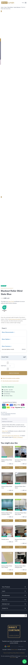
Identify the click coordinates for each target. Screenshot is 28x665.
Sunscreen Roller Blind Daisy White (20, 513)
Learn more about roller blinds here (11, 435)
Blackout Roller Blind (6, 414)
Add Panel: (3, 365)
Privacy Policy (13, 653)
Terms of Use (6, 653)
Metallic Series (5, 539)
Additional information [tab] (7, 421)
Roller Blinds (13, 413)
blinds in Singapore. (18, 437)
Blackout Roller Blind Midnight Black (20, 566)
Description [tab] (4, 419)
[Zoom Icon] (25, 13)
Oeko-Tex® (11, 301)
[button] (14, 378)
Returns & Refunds (21, 653)
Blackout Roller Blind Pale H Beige (6, 566)
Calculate (7, 467)
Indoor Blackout (7, 288)
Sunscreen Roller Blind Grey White (20, 460)
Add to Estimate (14, 373)
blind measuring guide (14, 319)
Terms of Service (13, 657)
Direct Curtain (14, 649)
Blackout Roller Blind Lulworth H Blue (6, 513)
